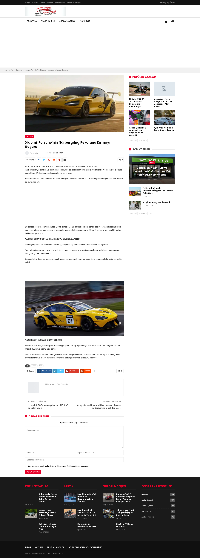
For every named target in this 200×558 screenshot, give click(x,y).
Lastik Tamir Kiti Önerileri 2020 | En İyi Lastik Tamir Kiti (86, 513)
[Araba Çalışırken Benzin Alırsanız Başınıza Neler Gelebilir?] (139, 117)
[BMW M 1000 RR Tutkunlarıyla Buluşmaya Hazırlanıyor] (139, 89)
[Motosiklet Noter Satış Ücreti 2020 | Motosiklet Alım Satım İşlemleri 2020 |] (164, 89)
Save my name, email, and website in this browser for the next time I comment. (58, 466)
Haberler (29, 136)
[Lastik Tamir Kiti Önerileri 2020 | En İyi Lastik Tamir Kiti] (70, 513)
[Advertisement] (81, 47)
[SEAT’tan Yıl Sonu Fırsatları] (108, 527)
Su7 (40, 366)
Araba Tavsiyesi (67, 21)
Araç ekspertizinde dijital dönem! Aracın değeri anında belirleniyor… (99, 406)
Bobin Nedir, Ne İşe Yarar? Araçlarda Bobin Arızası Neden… (48, 498)
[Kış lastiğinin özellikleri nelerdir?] (70, 527)
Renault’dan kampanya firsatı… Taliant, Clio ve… (48, 513)
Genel (152, 162)
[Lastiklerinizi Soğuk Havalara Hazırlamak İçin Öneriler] (70, 497)
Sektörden (84, 21)
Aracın (34, 366)
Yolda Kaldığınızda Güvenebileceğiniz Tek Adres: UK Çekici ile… (159, 191)
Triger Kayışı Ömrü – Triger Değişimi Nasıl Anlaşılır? (125, 513)
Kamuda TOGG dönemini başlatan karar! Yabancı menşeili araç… (125, 498)
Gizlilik (35, 3)
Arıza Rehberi (146, 511)
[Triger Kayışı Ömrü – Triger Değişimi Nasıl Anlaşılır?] (108, 513)
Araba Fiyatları (147, 506)
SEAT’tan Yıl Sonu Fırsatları (124, 525)
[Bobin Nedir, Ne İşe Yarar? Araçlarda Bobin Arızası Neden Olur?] (31, 497)
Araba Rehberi (48, 21)
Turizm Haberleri (46, 3)
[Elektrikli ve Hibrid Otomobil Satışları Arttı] (31, 527)
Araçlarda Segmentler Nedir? (157, 202)
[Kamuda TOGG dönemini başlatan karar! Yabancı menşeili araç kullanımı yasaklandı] (108, 497)
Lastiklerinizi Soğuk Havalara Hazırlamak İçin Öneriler (86, 498)
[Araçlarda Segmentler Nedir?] (135, 205)
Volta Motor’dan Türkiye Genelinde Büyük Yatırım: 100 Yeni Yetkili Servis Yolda (152, 171)
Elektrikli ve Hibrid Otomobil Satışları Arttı (48, 526)
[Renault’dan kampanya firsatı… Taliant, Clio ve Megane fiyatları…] (31, 513)
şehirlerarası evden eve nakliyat (68, 3)
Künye (27, 3)
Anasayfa (32, 21)
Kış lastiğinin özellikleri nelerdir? (86, 525)
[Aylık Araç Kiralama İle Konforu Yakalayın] (164, 117)
